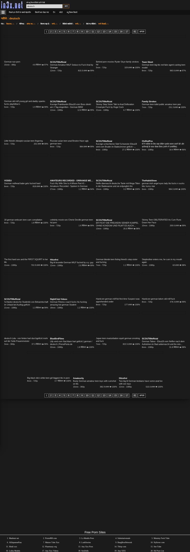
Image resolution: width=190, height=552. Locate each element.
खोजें (66, 6)
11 (93, 31)
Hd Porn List (159, 551)
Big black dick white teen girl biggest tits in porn (48, 378)
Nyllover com (159, 542)
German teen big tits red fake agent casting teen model (163, 66)
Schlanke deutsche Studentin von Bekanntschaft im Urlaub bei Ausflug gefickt (26, 303)
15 (115, 31)
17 (127, 31)
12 (98, 31)
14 (109, 31)
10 (87, 31)
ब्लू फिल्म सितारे (72, 12)
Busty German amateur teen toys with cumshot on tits (94, 382)
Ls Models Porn (87, 538)
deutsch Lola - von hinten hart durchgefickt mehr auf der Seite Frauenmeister (26, 339)
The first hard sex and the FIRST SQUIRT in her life (26, 260)
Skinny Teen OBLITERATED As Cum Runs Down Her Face (161, 221)
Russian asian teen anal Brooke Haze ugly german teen (69, 142)
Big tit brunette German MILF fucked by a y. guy (71, 262)
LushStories (86, 542)
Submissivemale (124, 538)
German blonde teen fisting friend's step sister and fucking (116, 260)
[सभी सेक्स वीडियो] (3, 12)
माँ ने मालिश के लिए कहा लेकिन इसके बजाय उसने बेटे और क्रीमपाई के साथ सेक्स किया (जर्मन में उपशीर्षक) (163, 145)
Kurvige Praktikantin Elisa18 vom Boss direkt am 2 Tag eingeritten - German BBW (70, 105)
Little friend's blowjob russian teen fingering (23, 141)
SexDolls (84, 551)
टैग (54, 12)
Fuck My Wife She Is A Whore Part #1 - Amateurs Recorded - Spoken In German (68, 184)
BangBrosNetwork (125, 542)
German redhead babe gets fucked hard (22, 183)
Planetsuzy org (51, 547)
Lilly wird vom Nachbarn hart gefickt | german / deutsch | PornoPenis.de (71, 342)
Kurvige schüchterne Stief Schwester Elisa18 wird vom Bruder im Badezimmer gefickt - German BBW (116, 145)
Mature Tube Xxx (52, 542)
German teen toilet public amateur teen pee (161, 104)
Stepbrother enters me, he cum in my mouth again (162, 260)
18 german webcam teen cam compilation (23, 220)
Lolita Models (14, 551)
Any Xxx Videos (51, 551)
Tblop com (122, 547)
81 (135, 31)
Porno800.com (51, 538)
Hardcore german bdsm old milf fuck (158, 299)
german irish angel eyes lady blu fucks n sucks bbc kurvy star (163, 184)
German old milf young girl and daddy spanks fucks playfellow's (24, 102)
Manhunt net (14, 538)
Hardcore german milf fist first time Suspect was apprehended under (118, 300)
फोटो (61, 12)
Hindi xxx (13, 547)
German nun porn (12, 62)
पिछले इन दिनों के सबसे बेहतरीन (20, 12)
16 (121, 31)
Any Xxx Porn (87, 547)
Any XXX (122, 551)
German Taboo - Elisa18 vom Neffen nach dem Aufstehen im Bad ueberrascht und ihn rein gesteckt (163, 343)
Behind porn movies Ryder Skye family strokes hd (117, 63)
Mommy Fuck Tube (161, 538)
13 (104, 31)
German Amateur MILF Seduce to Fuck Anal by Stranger (71, 66)
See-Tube (157, 547)
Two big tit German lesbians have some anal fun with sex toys (140, 382)
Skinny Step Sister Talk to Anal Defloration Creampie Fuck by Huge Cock (115, 105)
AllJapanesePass (15, 542)
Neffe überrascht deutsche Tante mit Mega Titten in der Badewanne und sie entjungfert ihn (118, 184)
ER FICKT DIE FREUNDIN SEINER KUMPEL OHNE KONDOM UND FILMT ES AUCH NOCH (117, 224)
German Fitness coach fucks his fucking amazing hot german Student (68, 303)
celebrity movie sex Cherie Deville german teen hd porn (71, 221)
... (131, 31)
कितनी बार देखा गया (42, 12)
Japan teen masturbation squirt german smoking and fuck (118, 339)
